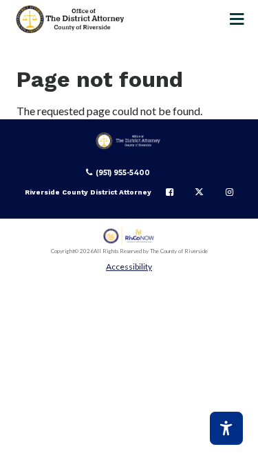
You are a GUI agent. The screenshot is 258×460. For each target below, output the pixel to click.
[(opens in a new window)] (129, 236)
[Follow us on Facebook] (169, 192)
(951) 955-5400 (123, 172)
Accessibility (129, 266)
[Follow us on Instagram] (229, 192)
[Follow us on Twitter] (199, 192)
